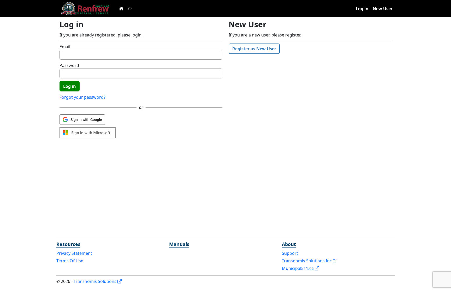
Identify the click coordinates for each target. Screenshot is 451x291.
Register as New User (254, 49)
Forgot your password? (82, 97)
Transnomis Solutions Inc (307, 261)
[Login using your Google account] (82, 119)
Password (69, 65)
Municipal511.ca (298, 268)
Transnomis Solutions (95, 281)
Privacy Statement (74, 253)
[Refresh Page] (130, 8)
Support (290, 253)
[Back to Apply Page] (121, 8)
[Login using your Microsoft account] (88, 132)
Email (65, 46)
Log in (362, 8)
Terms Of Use (69, 261)
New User (383, 8)
